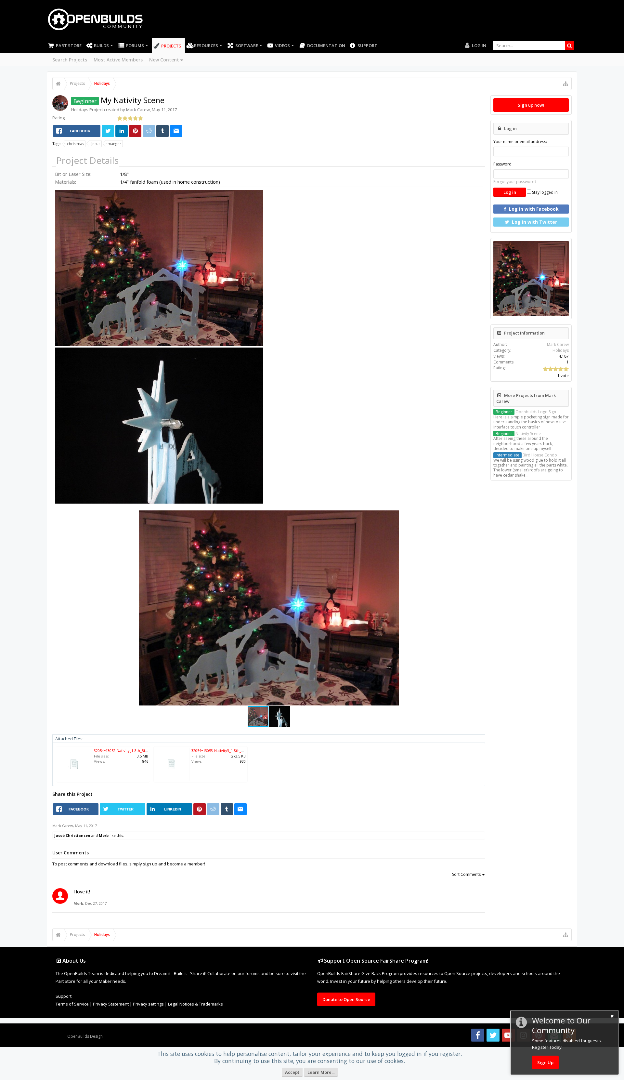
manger (114, 143)
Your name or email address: (520, 141)
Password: (503, 164)
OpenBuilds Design (85, 1036)
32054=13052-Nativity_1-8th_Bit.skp (123, 750)
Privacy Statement (111, 1004)
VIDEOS (282, 45)
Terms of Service (72, 1004)
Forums (135, 45)
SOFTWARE (246, 45)
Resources (206, 45)
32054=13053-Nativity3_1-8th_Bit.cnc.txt (224, 750)
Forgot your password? (514, 181)
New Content (164, 60)
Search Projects (69, 60)
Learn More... (320, 1072)
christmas (75, 143)
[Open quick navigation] (565, 83)
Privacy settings (148, 1004)
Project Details (87, 160)
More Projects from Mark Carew (526, 398)
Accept (292, 1072)
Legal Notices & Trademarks (195, 1004)
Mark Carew (138, 109)
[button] (393, 516)
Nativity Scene (518, 433)
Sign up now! (531, 105)
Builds (101, 45)
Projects (171, 46)
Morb (104, 835)
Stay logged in (544, 192)
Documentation (326, 45)
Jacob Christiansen (72, 835)
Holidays (79, 109)
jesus (95, 143)
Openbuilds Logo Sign (526, 412)
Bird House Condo (526, 455)
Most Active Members (118, 60)
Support (367, 45)
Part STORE (69, 45)
